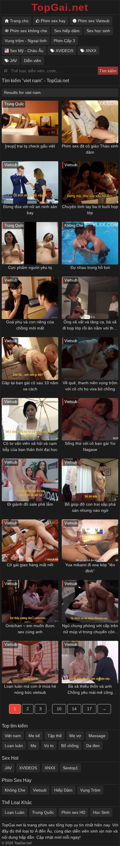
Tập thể (54, 735)
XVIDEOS (28, 768)
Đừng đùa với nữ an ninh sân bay (30, 209)
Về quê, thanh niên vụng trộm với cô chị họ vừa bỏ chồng (90, 385)
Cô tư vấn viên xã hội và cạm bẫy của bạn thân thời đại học (30, 446)
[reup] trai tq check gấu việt (30, 146)
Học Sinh (101, 812)
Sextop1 (70, 768)
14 (74, 708)
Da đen (93, 745)
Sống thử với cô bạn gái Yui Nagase (90, 446)
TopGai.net (60, 7)
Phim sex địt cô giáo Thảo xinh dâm (90, 149)
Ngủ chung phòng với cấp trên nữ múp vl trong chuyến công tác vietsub (90, 629)
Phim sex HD (73, 812)
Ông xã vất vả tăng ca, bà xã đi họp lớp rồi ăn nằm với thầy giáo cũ (90, 325)
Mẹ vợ (75, 735)
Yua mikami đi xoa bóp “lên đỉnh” (90, 567)
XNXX (50, 768)
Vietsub (40, 790)
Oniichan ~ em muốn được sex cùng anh (30, 628)
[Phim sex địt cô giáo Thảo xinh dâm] (90, 121)
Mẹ (33, 745)
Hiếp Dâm (63, 790)
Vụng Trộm (90, 790)
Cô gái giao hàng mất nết (30, 564)
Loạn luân (14, 745)
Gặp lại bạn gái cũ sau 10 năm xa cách (30, 385)
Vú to (49, 745)
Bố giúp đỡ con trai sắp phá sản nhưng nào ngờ (90, 507)
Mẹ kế (34, 735)
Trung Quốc (43, 812)
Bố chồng (70, 745)
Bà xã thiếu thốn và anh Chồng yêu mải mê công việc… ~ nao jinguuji (90, 690)
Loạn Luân (14, 812)
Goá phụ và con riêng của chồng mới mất (30, 325)
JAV (8, 768)
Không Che (15, 790)
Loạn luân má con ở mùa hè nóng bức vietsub (30, 689)
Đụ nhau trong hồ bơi (90, 267)
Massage (97, 735)
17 (89, 708)
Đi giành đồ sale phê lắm (30, 504)
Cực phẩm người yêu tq (30, 267)
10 (59, 708)
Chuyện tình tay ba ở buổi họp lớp (90, 209)
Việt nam (13, 735)
